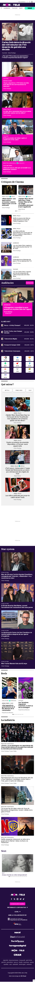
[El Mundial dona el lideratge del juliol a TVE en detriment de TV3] (6, 260)
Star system (5, 572)
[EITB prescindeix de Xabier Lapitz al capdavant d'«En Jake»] (17, 128)
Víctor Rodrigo (12, 52)
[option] (9, 197)
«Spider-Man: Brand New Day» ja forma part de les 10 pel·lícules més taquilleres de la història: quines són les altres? (17, 417)
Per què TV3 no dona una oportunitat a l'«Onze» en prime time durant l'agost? (15, 56)
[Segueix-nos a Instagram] (17, 899)
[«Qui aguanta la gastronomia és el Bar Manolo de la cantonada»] (9, 688)
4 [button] (18, 714)
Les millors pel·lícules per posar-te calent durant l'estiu (17, 496)
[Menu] (1, 8)
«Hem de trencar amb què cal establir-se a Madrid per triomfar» (17, 168)
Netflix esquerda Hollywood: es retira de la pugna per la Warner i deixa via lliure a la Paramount (15, 840)
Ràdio (21, 8)
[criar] (17, 955)
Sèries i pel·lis (7, 109)
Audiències (7, 8)
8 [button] (22, 876)
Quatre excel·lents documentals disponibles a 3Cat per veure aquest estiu (17, 444)
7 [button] (20, 876)
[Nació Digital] (8, 5)
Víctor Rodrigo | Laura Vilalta (8, 751)
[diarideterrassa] (17, 941)
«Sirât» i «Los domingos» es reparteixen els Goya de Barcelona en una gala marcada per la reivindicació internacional (17, 747)
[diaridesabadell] (17, 937)
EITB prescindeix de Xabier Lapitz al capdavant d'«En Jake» (15, 138)
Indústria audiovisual (9, 163)
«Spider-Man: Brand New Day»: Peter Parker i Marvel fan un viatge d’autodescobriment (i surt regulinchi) (25, 203)
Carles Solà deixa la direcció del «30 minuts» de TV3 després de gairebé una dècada (16, 46)
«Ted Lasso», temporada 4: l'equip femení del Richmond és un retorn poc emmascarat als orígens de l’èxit (17, 471)
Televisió (15, 8)
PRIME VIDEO (19, 390)
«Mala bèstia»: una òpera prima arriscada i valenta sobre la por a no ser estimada (9, 202)
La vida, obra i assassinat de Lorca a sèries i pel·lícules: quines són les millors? (17, 112)
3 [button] (19, 211)
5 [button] (20, 714)
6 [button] (22, 714)
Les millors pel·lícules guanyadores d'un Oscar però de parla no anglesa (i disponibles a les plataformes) (22, 233)
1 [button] (15, 211)
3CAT (30, 390)
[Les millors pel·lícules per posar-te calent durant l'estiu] (17, 485)
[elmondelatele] (17, 950)
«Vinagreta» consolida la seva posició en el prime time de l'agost (17, 308)
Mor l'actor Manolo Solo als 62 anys (14, 663)
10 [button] (25, 876)
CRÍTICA (13, 196)
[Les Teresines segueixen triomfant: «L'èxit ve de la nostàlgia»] (25, 688)
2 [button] (17, 211)
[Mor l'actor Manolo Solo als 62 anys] (17, 650)
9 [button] (24, 876)
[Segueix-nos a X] (14, 899)
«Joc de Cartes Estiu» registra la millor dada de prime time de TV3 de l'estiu (22, 247)
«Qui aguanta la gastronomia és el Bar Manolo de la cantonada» (8, 708)
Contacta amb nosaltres (17, 904)
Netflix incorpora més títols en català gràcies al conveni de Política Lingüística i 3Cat (21, 219)
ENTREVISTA (21, 163)
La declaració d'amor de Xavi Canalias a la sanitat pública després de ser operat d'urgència (16, 634)
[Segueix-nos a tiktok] (23, 899)
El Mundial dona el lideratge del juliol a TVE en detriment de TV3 (22, 260)
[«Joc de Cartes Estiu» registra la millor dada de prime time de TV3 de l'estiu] (6, 247)
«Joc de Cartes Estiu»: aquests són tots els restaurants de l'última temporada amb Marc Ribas (22, 274)
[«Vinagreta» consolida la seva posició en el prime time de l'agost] (17, 297)
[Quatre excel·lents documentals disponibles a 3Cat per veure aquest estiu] (17, 432)
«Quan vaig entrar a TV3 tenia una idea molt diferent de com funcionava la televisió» (16, 84)
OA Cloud (23, 976)
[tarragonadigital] (17, 946)
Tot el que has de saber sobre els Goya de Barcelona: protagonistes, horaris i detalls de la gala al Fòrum (16, 810)
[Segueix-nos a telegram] (20, 899)
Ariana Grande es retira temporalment (14, 875)
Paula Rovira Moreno (7, 712)
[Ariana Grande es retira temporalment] (17, 863)
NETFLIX (7, 390)
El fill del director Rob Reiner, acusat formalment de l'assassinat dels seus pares (17, 606)
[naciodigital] (17, 932)
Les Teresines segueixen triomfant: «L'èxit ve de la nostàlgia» (25, 705)
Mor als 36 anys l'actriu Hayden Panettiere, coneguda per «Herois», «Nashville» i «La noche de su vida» (17, 576)
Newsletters (21, 2)
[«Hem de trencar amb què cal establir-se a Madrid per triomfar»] (17, 155)
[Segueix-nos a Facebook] (11, 899)
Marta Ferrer (21, 209)
